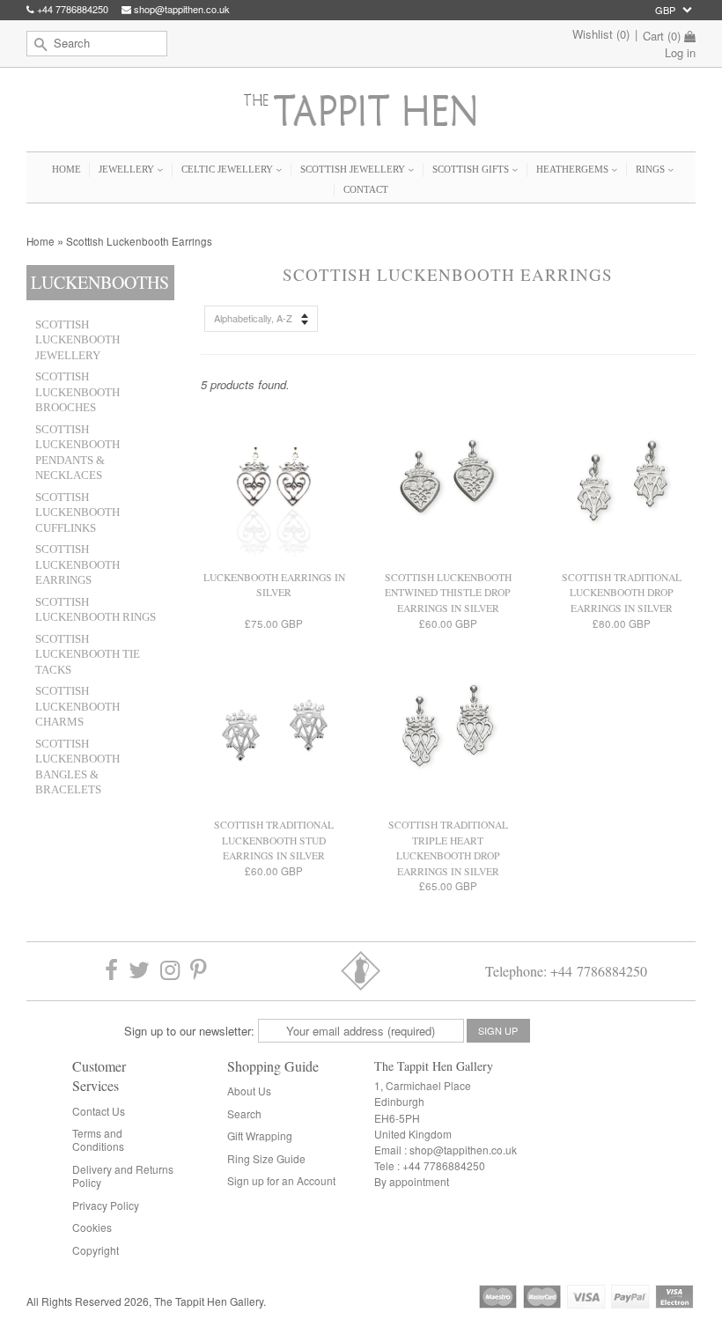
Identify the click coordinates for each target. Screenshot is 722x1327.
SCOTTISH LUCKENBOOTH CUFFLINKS (77, 512)
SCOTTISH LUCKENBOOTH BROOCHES (77, 392)
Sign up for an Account (281, 1180)
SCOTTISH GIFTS (472, 169)
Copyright (95, 1249)
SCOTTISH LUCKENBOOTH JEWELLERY (77, 340)
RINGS (651, 169)
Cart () (662, 36)
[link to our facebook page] (111, 970)
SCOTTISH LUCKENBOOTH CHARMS (77, 706)
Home (40, 241)
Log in (680, 52)
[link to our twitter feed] (139, 970)
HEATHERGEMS (573, 169)
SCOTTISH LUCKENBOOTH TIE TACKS (87, 654)
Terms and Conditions (98, 1139)
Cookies (92, 1227)
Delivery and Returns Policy (122, 1175)
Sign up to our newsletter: (189, 1030)
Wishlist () (601, 34)
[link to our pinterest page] (198, 970)
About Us (249, 1090)
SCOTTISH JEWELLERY (354, 169)
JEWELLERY (128, 169)
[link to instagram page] (170, 970)
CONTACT (365, 189)
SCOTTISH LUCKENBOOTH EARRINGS (77, 564)
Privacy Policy (105, 1205)
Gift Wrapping (259, 1135)
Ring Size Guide (266, 1158)
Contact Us (98, 1110)
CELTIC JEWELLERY (228, 169)
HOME (66, 169)
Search (244, 1113)
